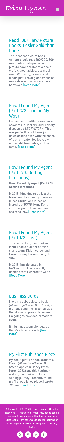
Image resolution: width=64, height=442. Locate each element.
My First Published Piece (32, 354)
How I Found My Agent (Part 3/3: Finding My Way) (30, 111)
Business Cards (24, 296)
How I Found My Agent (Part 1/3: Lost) (30, 235)
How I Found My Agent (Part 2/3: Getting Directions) (30, 172)
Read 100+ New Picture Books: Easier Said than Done (31, 45)
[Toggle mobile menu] (57, 9)
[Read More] (31, 85)
